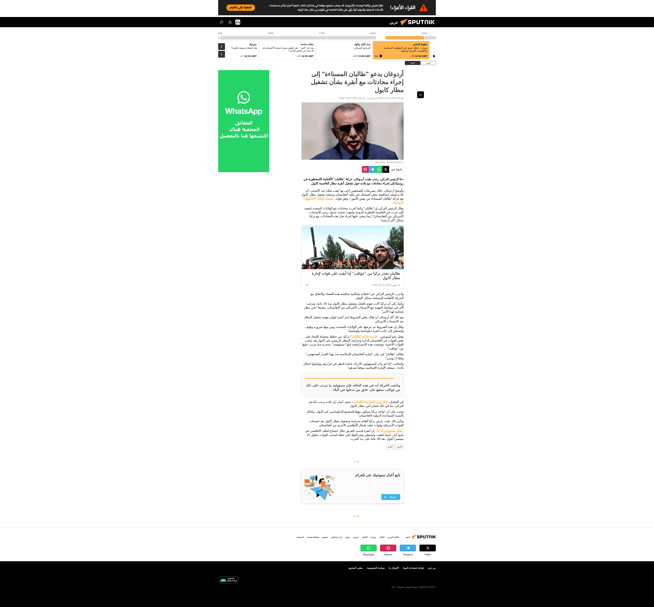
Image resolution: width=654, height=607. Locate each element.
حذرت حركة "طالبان (365, 336)
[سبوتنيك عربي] (418, 26)
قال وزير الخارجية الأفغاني (370, 402)
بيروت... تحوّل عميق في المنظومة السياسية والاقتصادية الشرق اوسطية (405, 49)
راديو (348, 537)
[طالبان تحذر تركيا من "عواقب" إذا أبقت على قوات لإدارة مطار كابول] (352, 247)
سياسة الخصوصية (376, 568)
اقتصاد (365, 537)
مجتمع (325, 537)
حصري (356, 537)
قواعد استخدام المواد (413, 568)
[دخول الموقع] (230, 22)
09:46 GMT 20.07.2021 (391, 98)
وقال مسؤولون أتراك (389, 431)
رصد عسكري (336, 537)
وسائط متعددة (313, 537)
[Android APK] (228, 580)
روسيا (373, 537)
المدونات (300, 537)
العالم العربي (393, 537)
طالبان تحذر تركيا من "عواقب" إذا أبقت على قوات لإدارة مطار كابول (356, 275)
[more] (306, 284)
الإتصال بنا (394, 568)
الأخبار (399, 447)
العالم (390, 447)
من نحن (432, 568)
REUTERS (380, 162)
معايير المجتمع (356, 568)
